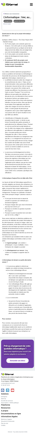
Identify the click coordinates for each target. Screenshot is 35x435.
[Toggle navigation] (31, 4)
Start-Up (3, 398)
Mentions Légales (6, 419)
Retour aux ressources (11, 14)
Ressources (5, 408)
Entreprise (4, 396)
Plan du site (4, 423)
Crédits (3, 425)
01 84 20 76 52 (5, 385)
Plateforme (5, 405)
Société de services (7, 401)
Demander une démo (17, 361)
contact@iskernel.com (8, 383)
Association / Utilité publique (10, 403)
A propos (4, 411)
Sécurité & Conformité (7, 421)
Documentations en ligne (11, 414)
